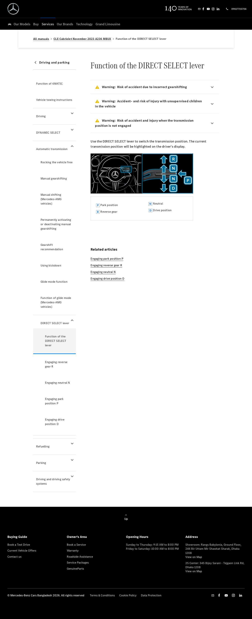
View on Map (193, 557)
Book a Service (76, 545)
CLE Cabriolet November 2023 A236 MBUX (82, 39)
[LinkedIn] (218, 9)
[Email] (199, 9)
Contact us (14, 557)
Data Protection (151, 595)
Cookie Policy (128, 595)
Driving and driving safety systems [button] (53, 481)
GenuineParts (75, 569)
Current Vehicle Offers (21, 550)
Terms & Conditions (102, 595)
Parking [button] (41, 463)
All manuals (41, 39)
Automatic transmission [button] (52, 149)
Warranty (73, 550)
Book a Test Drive (18, 545)
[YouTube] (208, 9)
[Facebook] (203, 9)
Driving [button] (41, 116)
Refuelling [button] (42, 446)
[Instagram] (213, 9)
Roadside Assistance (80, 557)
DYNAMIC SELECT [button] (48, 133)
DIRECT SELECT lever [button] (55, 323)
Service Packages (78, 562)
